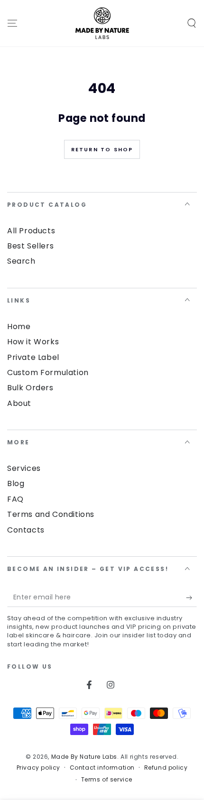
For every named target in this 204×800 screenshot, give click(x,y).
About (19, 403)
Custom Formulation (48, 372)
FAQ (15, 499)
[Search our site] (191, 23)
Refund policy (166, 768)
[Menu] (12, 23)
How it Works (33, 341)
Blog (15, 483)
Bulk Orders (30, 387)
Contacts (26, 529)
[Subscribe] (191, 597)
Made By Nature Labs (84, 757)
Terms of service (107, 779)
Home (18, 326)
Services (24, 468)
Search (21, 261)
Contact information (102, 768)
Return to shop (102, 149)
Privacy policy (38, 768)
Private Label (33, 357)
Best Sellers (30, 245)
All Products (31, 230)
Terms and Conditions (50, 514)
